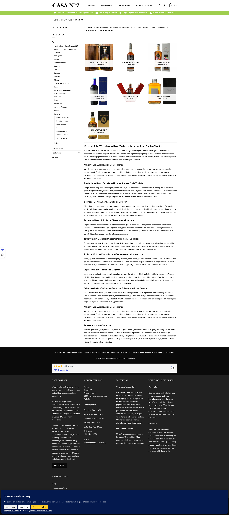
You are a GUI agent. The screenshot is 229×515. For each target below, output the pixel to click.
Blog (54, 483)
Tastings (139, 5)
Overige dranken (60, 83)
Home (55, 19)
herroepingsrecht (123, 398)
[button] (164, 5)
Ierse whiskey (61, 128)
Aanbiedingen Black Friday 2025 (66, 46)
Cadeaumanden (60, 63)
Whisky (57, 114)
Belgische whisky (62, 117)
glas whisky (95, 329)
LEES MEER (59, 465)
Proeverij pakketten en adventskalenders (62, 91)
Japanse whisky (62, 135)
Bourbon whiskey (62, 121)
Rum (56, 97)
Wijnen (57, 143)
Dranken (92, 5)
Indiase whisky (61, 131)
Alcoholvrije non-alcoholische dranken (65, 50)
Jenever (57, 76)
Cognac (57, 66)
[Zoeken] (159, 5)
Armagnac (58, 56)
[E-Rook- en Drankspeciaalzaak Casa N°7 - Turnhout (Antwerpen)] (65, 5)
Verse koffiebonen (61, 107)
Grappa (57, 73)
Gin (55, 70)
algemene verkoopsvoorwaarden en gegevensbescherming (129, 401)
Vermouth (58, 104)
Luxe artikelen (123, 5)
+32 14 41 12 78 (90, 434)
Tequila (56, 100)
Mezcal (56, 80)
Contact (149, 5)
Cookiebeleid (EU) (59, 488)
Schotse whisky (62, 138)
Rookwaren (106, 5)
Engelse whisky (62, 124)
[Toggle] (79, 42)
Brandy (57, 59)
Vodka (56, 110)
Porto (56, 87)
